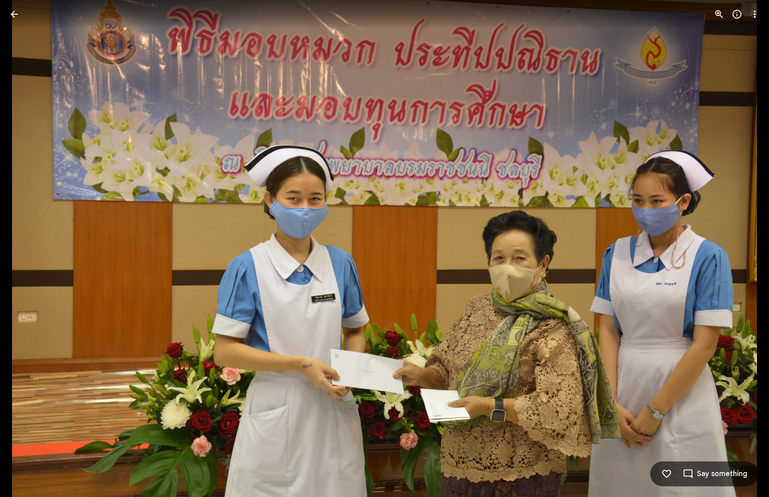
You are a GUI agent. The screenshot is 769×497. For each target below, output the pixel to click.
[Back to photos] (14, 14)
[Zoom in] (719, 14)
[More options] (755, 14)
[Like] (666, 474)
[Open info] (737, 14)
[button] (24, 248)
